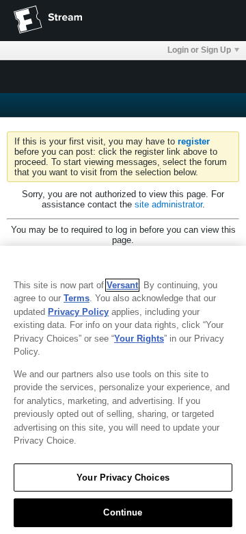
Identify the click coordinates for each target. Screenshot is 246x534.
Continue (122, 512)
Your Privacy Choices (123, 477)
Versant (122, 285)
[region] (123, 390)
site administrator (168, 204)
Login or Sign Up (199, 50)
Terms (77, 298)
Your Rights (139, 338)
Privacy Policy (78, 312)
